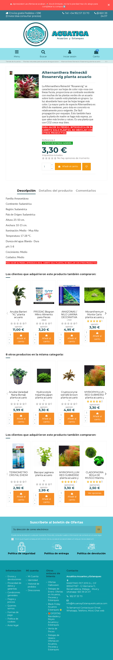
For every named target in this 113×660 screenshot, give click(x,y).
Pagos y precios (12, 600)
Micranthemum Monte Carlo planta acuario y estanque (94, 316)
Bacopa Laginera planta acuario (44, 474)
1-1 (69, 400)
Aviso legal (13, 625)
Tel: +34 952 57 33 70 (77, 13)
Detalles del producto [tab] (56, 190)
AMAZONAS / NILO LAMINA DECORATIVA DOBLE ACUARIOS (69, 317)
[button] (7, 313)
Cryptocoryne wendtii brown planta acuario (69, 395)
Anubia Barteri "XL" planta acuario (18, 314)
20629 (43, 320)
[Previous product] (106, 61)
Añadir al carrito (70, 166)
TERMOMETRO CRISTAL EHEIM (18, 474)
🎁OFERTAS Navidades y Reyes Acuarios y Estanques (54, 619)
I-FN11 (69, 320)
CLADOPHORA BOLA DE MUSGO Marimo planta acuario (94, 476)
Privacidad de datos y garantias (14, 586)
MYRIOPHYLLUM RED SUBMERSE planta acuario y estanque (94, 396)
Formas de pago (13, 614)
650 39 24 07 (103, 14)
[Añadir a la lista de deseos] (86, 166)
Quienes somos (12, 607)
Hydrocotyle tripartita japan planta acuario (44, 395)
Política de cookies (13, 620)
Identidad (33, 580)
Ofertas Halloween (53, 583)
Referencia (47, 140)
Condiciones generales (14, 594)
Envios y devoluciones (14, 578)
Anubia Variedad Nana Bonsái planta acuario (18, 395)
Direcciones (34, 590)
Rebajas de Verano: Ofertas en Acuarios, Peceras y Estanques (53, 642)
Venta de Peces (52, 630)
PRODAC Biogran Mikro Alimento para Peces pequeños (44, 316)
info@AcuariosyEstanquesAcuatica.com (87, 603)
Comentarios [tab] (86, 190)
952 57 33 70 (76, 596)
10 (44, 481)
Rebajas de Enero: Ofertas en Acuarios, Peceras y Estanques (55, 594)
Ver (94, 493)
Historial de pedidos (33, 585)
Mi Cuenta (33, 576)
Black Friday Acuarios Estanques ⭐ (55, 607)
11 (43, 400)
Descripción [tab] (26, 190)
